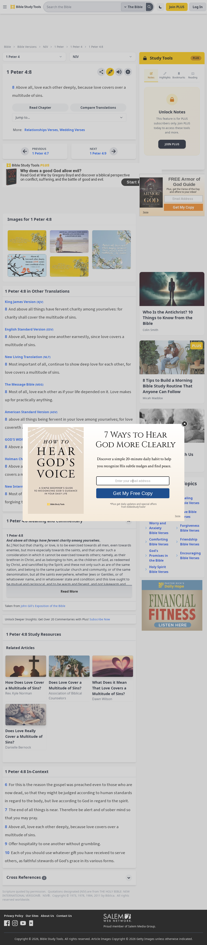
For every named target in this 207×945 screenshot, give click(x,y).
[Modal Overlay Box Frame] (103, 472)
